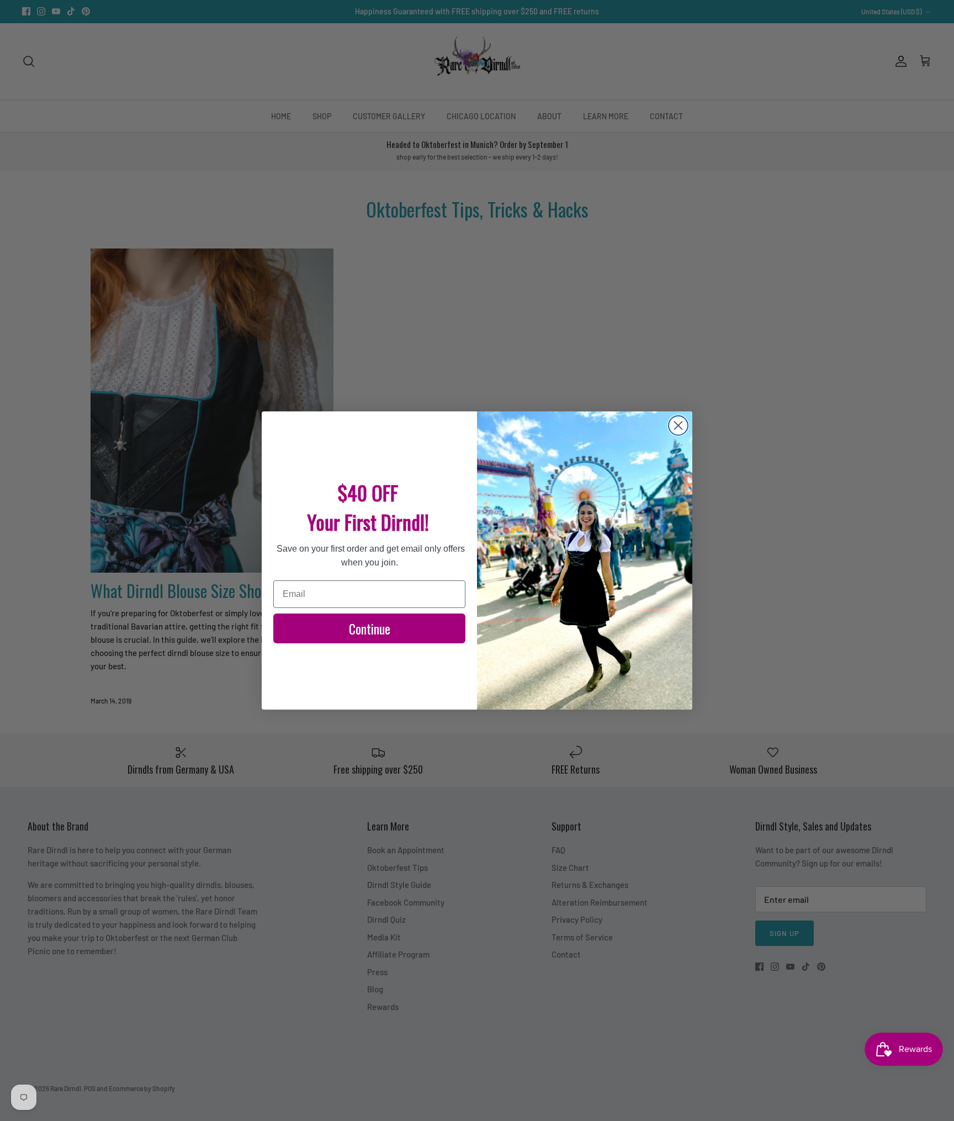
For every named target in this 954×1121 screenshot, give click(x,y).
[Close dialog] (678, 425)
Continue (369, 628)
